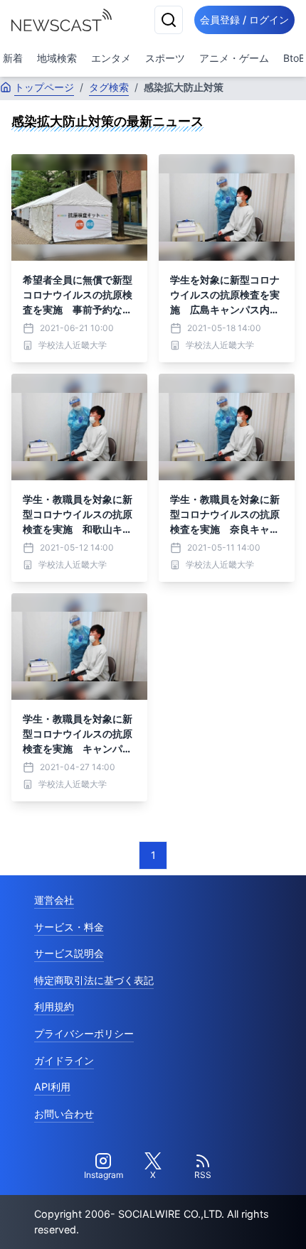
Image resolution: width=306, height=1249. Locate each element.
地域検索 (57, 58)
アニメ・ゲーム (234, 58)
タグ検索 (109, 87)
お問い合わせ (64, 1114)
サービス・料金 (69, 927)
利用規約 (54, 1006)
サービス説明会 (69, 953)
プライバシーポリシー (84, 1033)
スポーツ (165, 58)
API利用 (52, 1087)
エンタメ (111, 58)
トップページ (44, 87)
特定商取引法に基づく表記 (94, 980)
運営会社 (54, 900)
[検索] (168, 20)
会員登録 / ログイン (244, 19)
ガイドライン (64, 1060)
